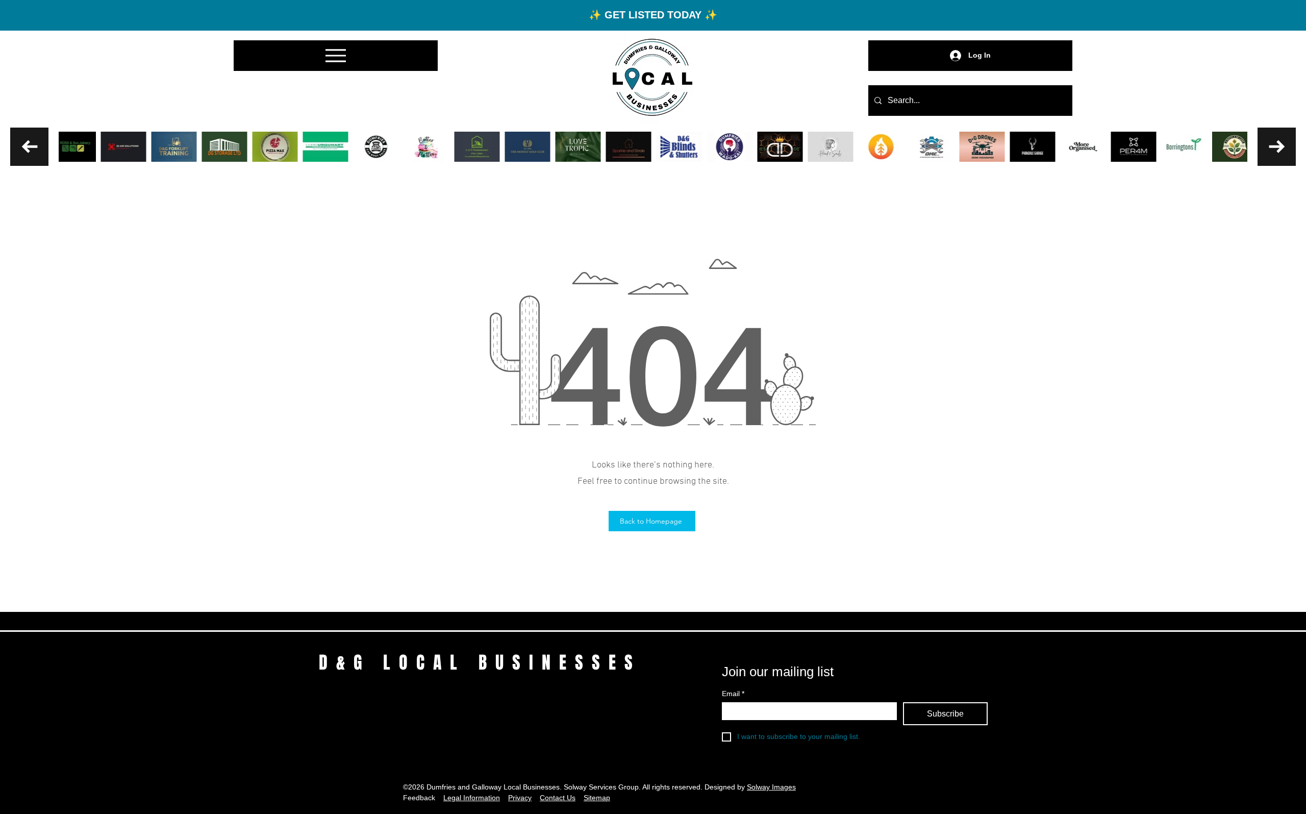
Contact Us (557, 798)
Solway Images (771, 787)
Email (733, 693)
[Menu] (336, 55)
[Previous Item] (29, 147)
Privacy (520, 798)
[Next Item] (1277, 147)
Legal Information (471, 798)
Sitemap (597, 798)
